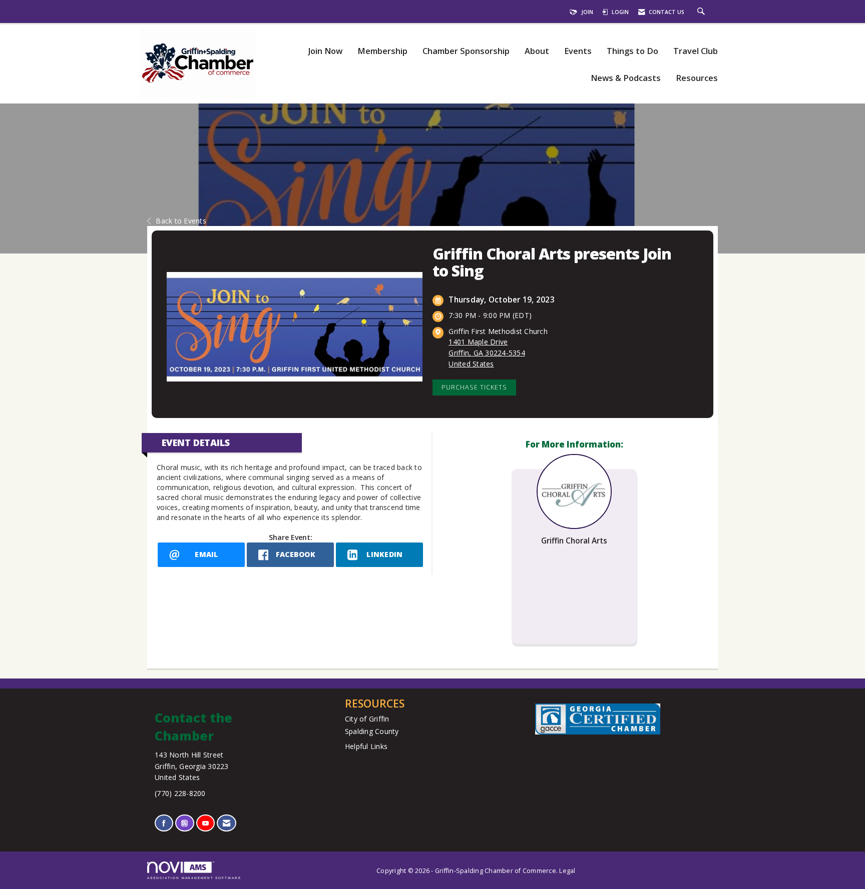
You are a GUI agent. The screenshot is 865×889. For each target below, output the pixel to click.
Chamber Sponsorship (466, 51)
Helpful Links (366, 746)
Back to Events (181, 221)
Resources (697, 78)
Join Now (325, 51)
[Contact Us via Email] (226, 823)
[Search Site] (702, 12)
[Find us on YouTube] (205, 823)
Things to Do (632, 51)
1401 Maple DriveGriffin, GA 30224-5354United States (487, 352)
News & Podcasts (626, 78)
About (537, 51)
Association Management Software (194, 878)
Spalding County (372, 731)
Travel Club (695, 51)
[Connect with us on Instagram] (184, 823)
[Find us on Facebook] (164, 823)
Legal (567, 870)
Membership (382, 51)
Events (578, 51)
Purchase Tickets (474, 387)
